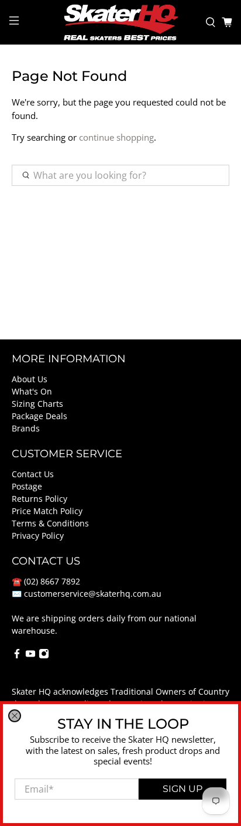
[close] (14, 716)
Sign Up (182, 788)
